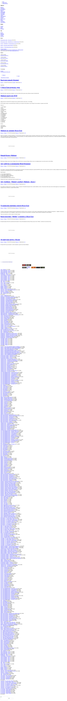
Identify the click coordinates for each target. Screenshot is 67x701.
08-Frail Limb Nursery (7, 407)
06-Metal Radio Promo (8, 307)
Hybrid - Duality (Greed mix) (12, 549)
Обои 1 (4, 281)
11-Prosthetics (6, 405)
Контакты (2, 36)
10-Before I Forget (14, 375)
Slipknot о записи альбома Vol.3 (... (10, 492)
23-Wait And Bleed (7, 568)
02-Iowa (6, 290)
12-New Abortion (5, 386)
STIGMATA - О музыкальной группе (10, 43)
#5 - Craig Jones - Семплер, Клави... (12, 520)
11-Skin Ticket (5, 387)
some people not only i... (4, 58)
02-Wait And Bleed (7, 648)
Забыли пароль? (5, 3)
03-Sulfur (8, 369)
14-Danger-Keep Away (14, 372)
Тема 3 (9, 270)
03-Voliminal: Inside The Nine (12, 312)
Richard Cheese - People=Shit (12, 552)
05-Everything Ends (6, 392)
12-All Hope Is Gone (10, 361)
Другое (2, 282)
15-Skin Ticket (6, 575)
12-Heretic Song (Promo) (9, 302)
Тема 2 (9, 271)
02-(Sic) (5, 472)
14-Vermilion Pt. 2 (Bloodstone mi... (12, 564)
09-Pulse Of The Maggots (15, 376)
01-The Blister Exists (7, 587)
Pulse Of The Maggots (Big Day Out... (9, 634)
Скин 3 (9, 277)
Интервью (2, 481)
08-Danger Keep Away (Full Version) (15, 554)
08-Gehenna (9, 365)
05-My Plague (6, 646)
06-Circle (12, 379)
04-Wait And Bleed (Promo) (9, 309)
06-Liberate (6, 583)
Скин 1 (9, 280)
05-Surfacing (6, 410)
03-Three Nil (13, 441)
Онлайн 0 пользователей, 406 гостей (5, 71)
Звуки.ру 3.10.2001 (7, 512)
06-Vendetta (8, 428)
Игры (1, 329)
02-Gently (10, 479)
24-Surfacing (6, 567)
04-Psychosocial (9, 368)
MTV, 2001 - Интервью (8, 493)
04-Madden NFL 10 (6, 329)
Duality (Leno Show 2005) (8, 629)
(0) (21, 82)
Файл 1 (7, 273)
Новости (2, 7)
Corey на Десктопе (7, 282)
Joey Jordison (6, 504)
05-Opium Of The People (15, 380)
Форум (2, 32)
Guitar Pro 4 (5, 293)
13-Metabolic (5, 385)
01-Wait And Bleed (7, 323)
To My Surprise (8, 676)
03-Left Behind (6, 321)
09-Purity (5, 406)
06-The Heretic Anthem (6, 391)
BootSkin (4, 269)
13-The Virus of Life (14, 432)
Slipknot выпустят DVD (9, 96)
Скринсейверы (3, 274)
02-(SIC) (5, 586)
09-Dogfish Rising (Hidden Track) (14, 415)
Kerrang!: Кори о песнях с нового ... (10, 483)
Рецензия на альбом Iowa (8, 511)
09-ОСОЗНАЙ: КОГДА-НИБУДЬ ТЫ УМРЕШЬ (12, 347)
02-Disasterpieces (10, 313)
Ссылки (2, 35)
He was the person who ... (5, 63)
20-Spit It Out (6, 570)
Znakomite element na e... (5, 55)
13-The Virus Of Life (14, 373)
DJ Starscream (8, 677)
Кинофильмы (3, 333)
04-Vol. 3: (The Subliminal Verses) (9, 326)
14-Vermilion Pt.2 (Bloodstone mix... (12, 359)
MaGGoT (14, 89)
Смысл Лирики (3, 16)
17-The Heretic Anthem (7, 573)
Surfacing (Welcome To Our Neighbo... (9, 630)
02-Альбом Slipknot (7, 536)
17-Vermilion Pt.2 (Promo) (9, 297)
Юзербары (2, 34)
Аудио (2, 27)
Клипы (2, 621)
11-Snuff (8, 362)
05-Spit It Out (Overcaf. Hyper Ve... (15, 557)
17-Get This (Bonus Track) (8, 400)
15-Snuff (5, 621)
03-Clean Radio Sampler (9, 310)
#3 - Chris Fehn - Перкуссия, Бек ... (11, 522)
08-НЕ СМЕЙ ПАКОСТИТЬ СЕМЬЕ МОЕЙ (11, 348)
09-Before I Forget (6, 641)
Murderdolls (8, 678)
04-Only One (11, 419)
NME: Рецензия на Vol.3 (8, 506)
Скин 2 (9, 279)
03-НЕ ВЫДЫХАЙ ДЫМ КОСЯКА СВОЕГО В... (12, 352)
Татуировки (3, 21)
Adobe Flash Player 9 (6, 292)
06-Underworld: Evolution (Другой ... (12, 333)
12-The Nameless (13, 433)
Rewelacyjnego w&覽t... (4, 60)
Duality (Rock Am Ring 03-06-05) (8, 632)
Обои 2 (4, 662)
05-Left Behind (6, 584)
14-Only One (6, 402)
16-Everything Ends (7, 574)
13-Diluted (5, 403)
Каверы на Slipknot (4, 549)
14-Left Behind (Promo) (9, 300)
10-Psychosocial (6, 315)
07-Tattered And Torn (7, 408)
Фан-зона (2, 33)
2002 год (6, 342)
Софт (1, 269)
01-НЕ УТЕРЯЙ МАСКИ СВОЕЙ (10, 354)
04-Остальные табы (8, 670)
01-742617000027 (7, 473)
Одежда (2, 20)
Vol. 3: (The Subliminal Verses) (5, 372)
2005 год (6, 339)
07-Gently (4, 390)
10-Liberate (5, 465)
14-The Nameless (6, 576)
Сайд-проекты (3, 22)
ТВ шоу (2, 622)
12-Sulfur (5, 295)
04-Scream (11, 355)
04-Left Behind (6, 647)
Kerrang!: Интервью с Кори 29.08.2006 (11, 487)
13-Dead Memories (7, 627)
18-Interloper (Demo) (7, 561)
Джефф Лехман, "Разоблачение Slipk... (11, 494)
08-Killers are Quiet (12, 474)
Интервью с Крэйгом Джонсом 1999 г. (11, 495)
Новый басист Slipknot (9, 155)
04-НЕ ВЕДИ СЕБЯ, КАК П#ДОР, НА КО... (11, 351)
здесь (20, 179)
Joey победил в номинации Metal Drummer (16, 164)
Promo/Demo (3, 297)
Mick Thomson (6, 497)
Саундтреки (3, 13)
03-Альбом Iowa (6, 535)
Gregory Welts (8, 689)
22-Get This (6, 569)
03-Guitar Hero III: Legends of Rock (8, 330)
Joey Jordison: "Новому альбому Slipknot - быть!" (18, 182)
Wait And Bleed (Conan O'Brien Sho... (10, 623)
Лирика (2, 15)
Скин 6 (9, 275)
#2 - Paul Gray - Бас (6, 530)
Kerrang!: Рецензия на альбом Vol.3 (9, 508)
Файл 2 (7, 654)
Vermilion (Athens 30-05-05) (7, 631)
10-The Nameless (6, 642)
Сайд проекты (3, 675)
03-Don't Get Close (12, 356)
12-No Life (5, 404)
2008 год (6, 341)
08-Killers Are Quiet (12, 414)
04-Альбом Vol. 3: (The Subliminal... (9, 534)
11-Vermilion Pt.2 (13, 434)
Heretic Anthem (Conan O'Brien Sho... (10, 622)
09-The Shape (5, 389)
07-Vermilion (6, 582)
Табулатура (2, 289)
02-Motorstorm (5, 331)
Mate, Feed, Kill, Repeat (4, 414)
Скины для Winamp (4, 275)
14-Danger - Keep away (14, 431)
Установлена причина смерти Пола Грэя (15, 205)
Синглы (2, 295)
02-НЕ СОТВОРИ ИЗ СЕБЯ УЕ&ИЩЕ (10, 353)
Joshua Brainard (8, 692)
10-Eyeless (5, 579)
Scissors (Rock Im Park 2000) (7, 639)
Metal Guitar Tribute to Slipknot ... (13, 547)
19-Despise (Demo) (7, 560)
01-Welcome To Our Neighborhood (13, 314)
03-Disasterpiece (5, 394)
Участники (2, 8)
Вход (3, 1)
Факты (2, 10)
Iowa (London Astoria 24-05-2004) (8, 636)
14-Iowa (4, 384)
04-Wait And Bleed (7, 411)
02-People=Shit (5, 395)
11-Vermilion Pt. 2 (14, 590)
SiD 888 (13, 82)
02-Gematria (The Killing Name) (12, 370)
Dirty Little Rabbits (9, 675)
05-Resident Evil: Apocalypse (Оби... (11, 334)
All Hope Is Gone (3, 359)
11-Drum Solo (6, 578)
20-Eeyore (5, 456)
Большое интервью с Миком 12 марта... (11, 488)
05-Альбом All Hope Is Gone (8, 533)
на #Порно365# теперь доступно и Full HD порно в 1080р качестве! (12, 49)
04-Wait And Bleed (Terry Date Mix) (15, 558)
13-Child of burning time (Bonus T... (12, 360)
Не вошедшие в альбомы (5, 355)
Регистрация (5, 2)
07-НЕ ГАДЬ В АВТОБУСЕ (9, 349)
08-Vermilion (13, 377)
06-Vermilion (6, 319)
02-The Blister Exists (14, 440)
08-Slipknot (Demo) (8, 305)
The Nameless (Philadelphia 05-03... (8, 638)
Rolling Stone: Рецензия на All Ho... (9, 505)
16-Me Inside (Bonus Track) (8, 399)
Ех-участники (3, 688)
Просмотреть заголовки (5, 77)
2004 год (6, 340)
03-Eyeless (5, 412)
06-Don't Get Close (12, 556)
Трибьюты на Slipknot (4, 547)
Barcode (5, 669)
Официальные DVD (4, 312)
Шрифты (2, 286)
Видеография (3, 12)
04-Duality (12, 381)
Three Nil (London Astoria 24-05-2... (8, 637)
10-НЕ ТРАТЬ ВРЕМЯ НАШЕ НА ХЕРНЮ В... (12, 346)
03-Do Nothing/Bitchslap (13, 478)
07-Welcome (13, 378)
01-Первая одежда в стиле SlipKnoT (10, 537)
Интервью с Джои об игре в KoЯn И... (11, 486)
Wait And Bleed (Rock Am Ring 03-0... (9, 633)
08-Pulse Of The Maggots (8, 581)
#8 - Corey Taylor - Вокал (10, 517)
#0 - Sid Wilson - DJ (9, 524)
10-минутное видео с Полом (10, 239)
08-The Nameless (6, 317)
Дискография (3, 11)
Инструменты (3, 18)
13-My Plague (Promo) (9, 301)
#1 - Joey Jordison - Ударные (10, 523)
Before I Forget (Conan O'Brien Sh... (9, 628)
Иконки (5, 285)
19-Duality (5, 571)
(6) (24, 157)
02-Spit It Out (6, 322)
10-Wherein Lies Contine (11, 363)
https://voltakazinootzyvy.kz (14, 50)
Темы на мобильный (4, 270)
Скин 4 (9, 278)
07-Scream (11, 555)
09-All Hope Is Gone (7, 316)
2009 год (6, 338)
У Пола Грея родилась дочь (8, 47)
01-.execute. (8, 371)
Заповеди (2, 346)
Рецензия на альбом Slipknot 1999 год (10, 516)
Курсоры (5, 284)
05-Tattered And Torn (12, 476)
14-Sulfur (5, 626)
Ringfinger (6, 286)
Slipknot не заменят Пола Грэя (11, 130)
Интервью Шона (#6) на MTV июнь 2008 (11, 481)
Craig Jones (5, 502)
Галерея (2, 26)
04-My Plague (6, 320)
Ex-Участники (3, 9)
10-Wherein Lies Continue (11, 424)
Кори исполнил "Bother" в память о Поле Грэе (17, 216)
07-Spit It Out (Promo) (8, 306)
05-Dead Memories (10, 367)
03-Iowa (5, 327)
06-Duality (5, 644)
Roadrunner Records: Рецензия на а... (10, 510)
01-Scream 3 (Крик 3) (9, 337)
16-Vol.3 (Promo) (8, 298)
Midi (4, 283)
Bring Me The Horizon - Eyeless (13, 551)
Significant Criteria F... (4, 66)
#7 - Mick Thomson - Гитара (10, 518)
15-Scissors (5, 401)
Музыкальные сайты (4, 40)
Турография (3, 14)
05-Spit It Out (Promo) (8, 308)
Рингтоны (9, 40)
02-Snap (10, 357)
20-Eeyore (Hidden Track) (8, 397)
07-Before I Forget (7, 318)
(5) (21, 89)
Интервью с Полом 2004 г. (9, 490)
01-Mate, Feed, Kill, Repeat (8, 328)
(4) (24, 166)
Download (2, 28)
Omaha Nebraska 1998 (6, 625)
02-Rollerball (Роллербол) (10, 336)
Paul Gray (5, 501)
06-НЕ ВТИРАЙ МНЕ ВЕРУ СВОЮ (10, 350)
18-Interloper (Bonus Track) (8, 398)
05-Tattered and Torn (12, 418)
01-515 (4, 396)
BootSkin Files (3, 273)
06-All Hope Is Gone (7, 324)
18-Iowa (5, 572)
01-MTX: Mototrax (6, 332)
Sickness (5, 287)
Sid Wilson (5, 500)
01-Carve (10, 358)
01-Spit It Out (6, 649)
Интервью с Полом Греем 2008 (10, 484)
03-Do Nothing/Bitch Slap (13, 420)
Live (1, 625)
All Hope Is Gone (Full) (10, 548)
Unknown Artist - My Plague (12, 550)
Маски (2, 19)
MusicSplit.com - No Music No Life (13, 41)
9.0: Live (2, 567)
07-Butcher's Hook (10, 366)
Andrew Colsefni (8, 693)
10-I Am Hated (5, 388)
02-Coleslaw (11, 562)
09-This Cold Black (10, 364)
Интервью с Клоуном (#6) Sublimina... (11, 489)
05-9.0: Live (6, 325)
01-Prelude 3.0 (13, 383)
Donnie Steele (8, 691)
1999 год (6, 344)
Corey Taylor (6, 503)
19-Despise (5, 457)
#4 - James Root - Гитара (10, 521)
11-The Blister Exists (7, 640)
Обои (1, 281)
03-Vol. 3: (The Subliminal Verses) (10, 289)
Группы (2, 43)
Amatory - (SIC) (10, 553)
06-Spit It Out (6, 409)
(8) (24, 184)
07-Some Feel (11, 416)
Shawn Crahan (6, 498)
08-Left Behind (5, 449)
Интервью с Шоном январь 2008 (10, 485)
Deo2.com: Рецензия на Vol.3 (8, 509)
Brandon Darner (8, 690)
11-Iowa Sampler (8, 303)
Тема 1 (9, 272)
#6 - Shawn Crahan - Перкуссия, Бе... (12, 519)
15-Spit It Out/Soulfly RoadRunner (10, 299)
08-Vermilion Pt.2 (6, 643)
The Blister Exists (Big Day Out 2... (8, 635)
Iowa (1, 384)
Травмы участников (7, 496)
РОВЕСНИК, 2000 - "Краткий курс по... (10, 514)
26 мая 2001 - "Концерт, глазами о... (9, 513)
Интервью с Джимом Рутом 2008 (10, 482)
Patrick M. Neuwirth (9, 688)
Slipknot (5, 157)
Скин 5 (9, 276)
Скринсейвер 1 (8, 274)
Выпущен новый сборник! (8, 45)
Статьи (2, 496)
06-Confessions (11, 417)
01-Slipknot (7, 291)
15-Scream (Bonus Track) (15, 430)
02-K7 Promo (7, 311)
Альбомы (2, 324)
